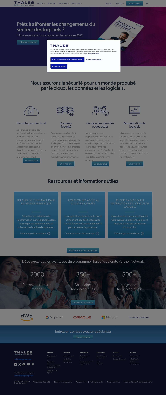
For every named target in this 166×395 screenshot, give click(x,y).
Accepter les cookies (59, 66)
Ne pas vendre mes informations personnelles (67, 59)
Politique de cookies (93, 53)
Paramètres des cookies (94, 59)
